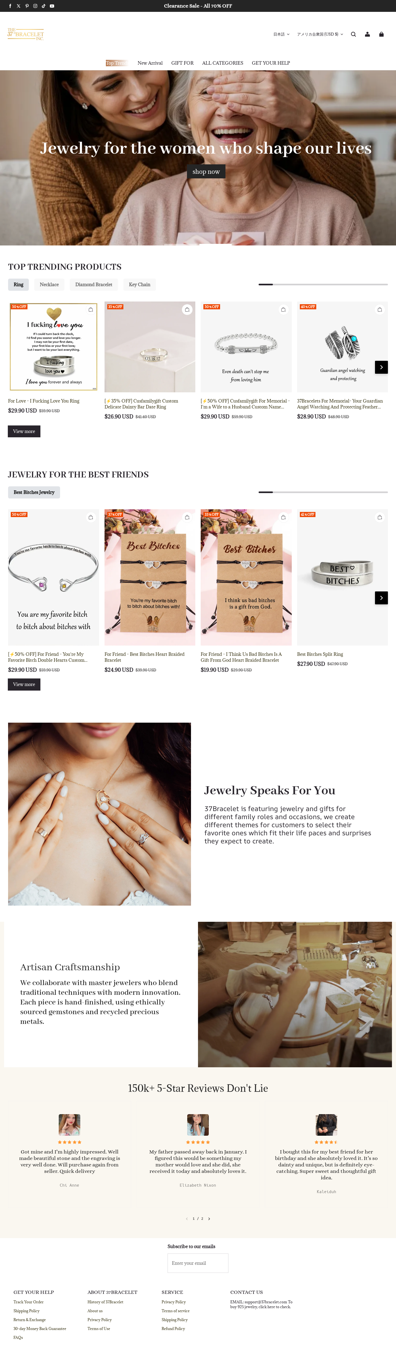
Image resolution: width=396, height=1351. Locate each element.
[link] (182, 63)
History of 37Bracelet (105, 1302)
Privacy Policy (100, 1319)
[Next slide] (209, 1219)
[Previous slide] (186, 1219)
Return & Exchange (29, 1319)
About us (95, 1310)
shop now (206, 171)
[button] (353, 34)
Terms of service (176, 1310)
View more (24, 431)
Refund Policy (173, 1328)
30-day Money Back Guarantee (39, 1328)
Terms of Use (99, 1328)
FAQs (18, 1337)
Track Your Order (28, 1302)
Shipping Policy (26, 1310)
